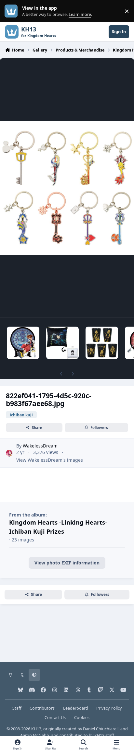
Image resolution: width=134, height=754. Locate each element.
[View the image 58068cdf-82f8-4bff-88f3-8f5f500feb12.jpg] (102, 343)
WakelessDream (40, 446)
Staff (16, 708)
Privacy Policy (109, 708)
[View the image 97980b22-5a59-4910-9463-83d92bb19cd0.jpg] (62, 343)
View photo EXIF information (67, 563)
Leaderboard (75, 708)
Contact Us (55, 717)
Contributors (42, 708)
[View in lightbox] (67, 188)
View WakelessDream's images (49, 460)
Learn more (12, 11)
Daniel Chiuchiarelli (101, 729)
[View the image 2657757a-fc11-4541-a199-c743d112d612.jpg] (23, 343)
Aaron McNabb (34, 735)
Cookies (81, 717)
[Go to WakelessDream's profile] (9, 453)
